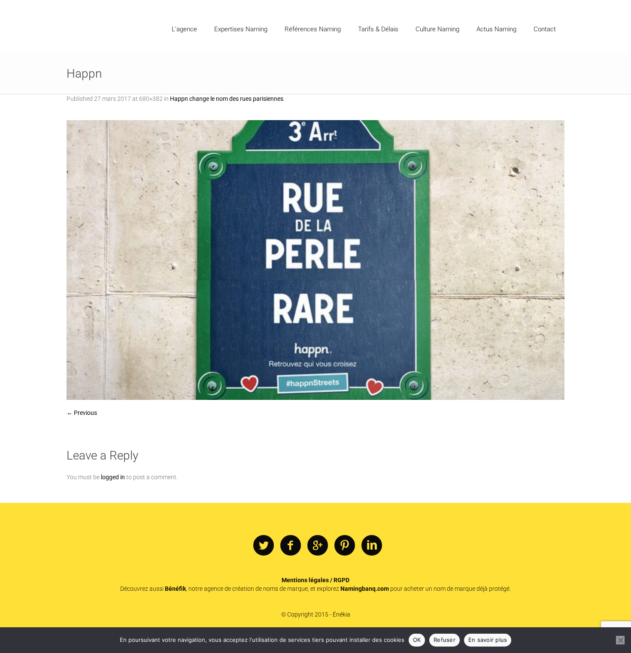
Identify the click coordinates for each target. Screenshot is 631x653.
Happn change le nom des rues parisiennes (226, 98)
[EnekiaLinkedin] (371, 545)
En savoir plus (487, 639)
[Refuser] (620, 640)
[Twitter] (263, 545)
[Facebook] (290, 545)
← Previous (82, 412)
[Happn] (315, 260)
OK (417, 639)
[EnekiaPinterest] (344, 545)
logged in (113, 477)
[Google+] (317, 545)
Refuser (444, 639)
